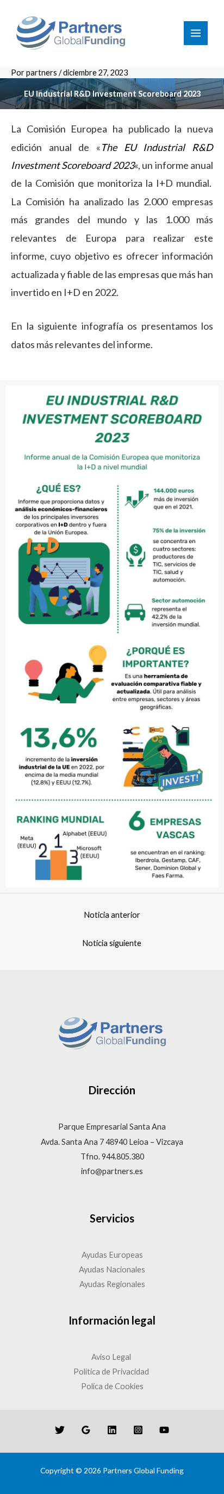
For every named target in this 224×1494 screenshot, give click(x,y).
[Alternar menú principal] (196, 33)
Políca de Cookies (112, 1386)
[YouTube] (164, 1430)
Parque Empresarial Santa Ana (112, 1126)
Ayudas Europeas (112, 1254)
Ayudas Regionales (112, 1284)
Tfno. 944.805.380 (112, 1156)
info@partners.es (112, 1171)
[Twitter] (60, 1430)
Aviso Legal (112, 1356)
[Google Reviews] (86, 1430)
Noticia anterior (112, 914)
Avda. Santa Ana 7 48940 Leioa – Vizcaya (112, 1141)
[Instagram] (138, 1430)
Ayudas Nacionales (112, 1269)
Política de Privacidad (112, 1371)
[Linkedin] (112, 1430)
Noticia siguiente (111, 943)
